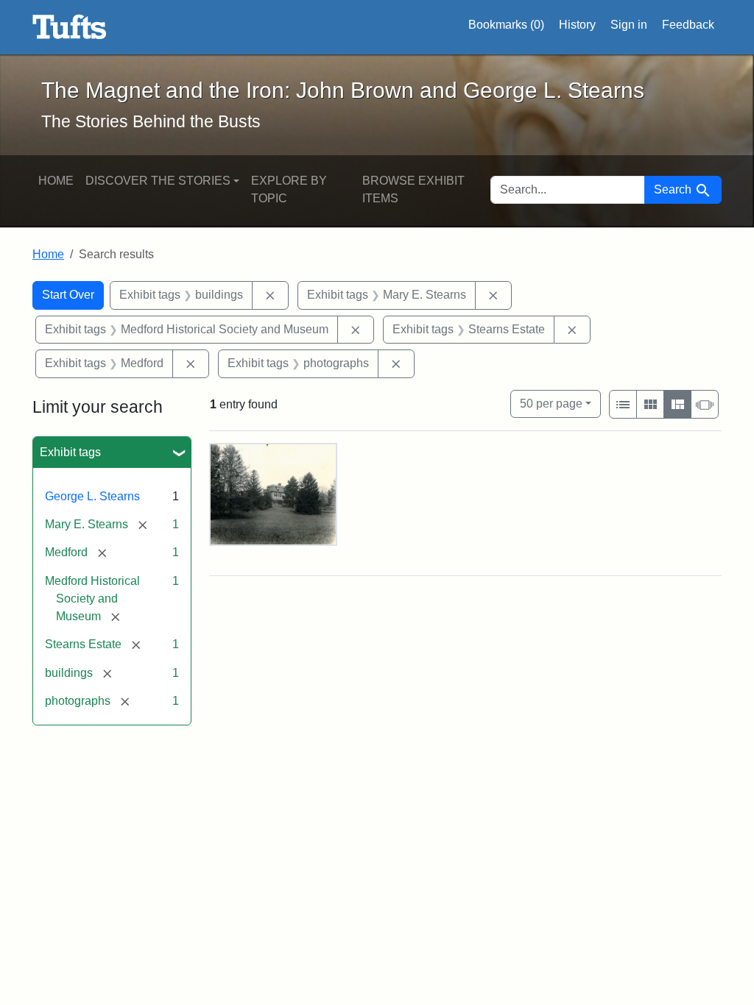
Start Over (68, 294)
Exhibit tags (70, 452)
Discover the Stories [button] (157, 180)
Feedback (688, 24)
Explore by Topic (289, 189)
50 (551, 403)
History (577, 24)
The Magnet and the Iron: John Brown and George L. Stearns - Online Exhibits (69, 27)
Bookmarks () (506, 24)
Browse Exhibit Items (413, 189)
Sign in (628, 24)
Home (56, 180)
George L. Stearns (92, 496)
